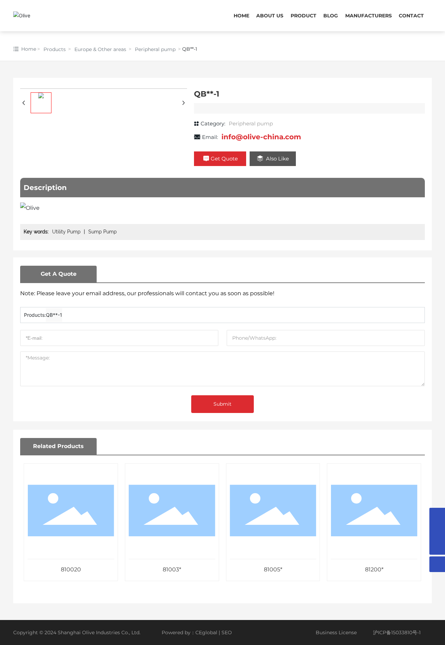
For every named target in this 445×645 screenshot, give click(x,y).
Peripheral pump (155, 49)
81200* (374, 569)
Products (54, 49)
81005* (273, 569)
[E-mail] (437, 515)
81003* (172, 569)
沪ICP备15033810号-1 (397, 632)
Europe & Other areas (100, 49)
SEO (226, 632)
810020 (71, 569)
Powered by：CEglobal (189, 632)
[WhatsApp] (437, 531)
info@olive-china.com (261, 137)
